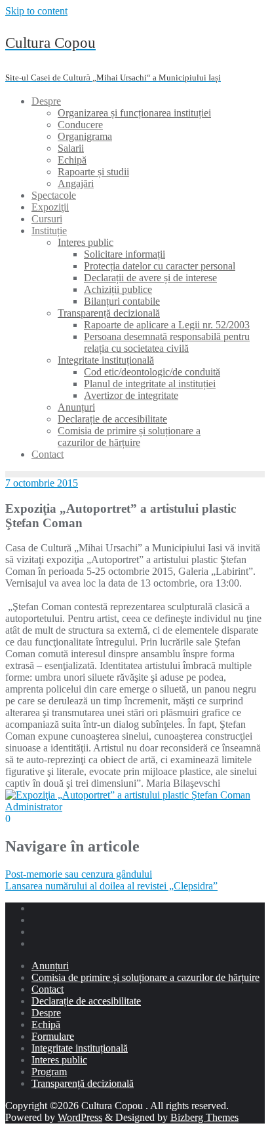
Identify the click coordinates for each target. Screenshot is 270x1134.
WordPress (80, 1117)
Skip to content (36, 10)
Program (49, 1071)
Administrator (33, 806)
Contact (47, 989)
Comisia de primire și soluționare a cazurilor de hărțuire (145, 977)
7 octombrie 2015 (41, 483)
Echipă (45, 1024)
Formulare (52, 1036)
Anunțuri (50, 965)
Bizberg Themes (204, 1117)
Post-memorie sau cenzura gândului (78, 874)
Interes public (59, 1059)
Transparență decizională (82, 1083)
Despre (46, 1012)
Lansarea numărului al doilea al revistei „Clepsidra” (111, 885)
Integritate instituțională (79, 1048)
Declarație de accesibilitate (86, 1000)
